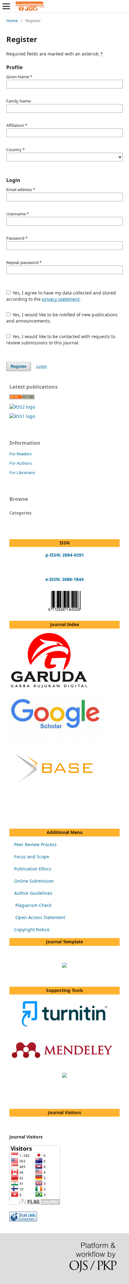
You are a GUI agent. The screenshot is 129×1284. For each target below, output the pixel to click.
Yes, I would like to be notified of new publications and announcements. (62, 318)
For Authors (20, 463)
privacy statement (61, 299)
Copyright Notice (31, 929)
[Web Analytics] (23, 1220)
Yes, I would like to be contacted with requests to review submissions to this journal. (61, 339)
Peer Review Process (35, 844)
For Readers (20, 454)
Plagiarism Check (33, 905)
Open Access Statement (40, 917)
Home (12, 20)
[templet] (64, 966)
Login (41, 366)
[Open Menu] (6, 6)
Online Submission (34, 881)
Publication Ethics (32, 869)
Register (19, 366)
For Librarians (22, 472)
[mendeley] (64, 1064)
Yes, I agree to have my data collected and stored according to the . (61, 296)
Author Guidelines (33, 893)
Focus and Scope (31, 857)
